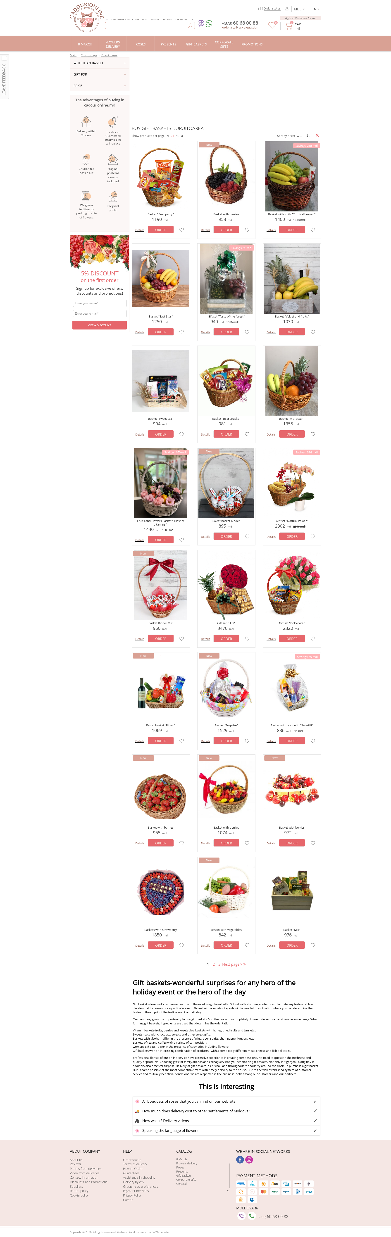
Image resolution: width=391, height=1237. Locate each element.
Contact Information (84, 1177)
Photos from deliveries (86, 1168)
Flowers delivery (186, 1163)
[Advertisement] (226, 91)
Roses (180, 1167)
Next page (232, 964)
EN (314, 9)
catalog (184, 1151)
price (78, 85)
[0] (272, 28)
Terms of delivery (135, 1164)
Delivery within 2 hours (86, 133)
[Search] (190, 26)
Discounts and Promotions (88, 1182)
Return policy (79, 1191)
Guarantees (131, 1173)
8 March (181, 1159)
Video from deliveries (85, 1173)
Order (160, 229)
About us (76, 1160)
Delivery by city (133, 1182)
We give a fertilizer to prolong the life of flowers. (86, 211)
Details (139, 230)
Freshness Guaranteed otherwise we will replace (113, 137)
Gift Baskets (183, 1175)
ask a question (248, 27)
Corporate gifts (186, 1180)
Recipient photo (113, 208)
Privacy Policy (132, 1195)
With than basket (88, 63)
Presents (182, 1171)
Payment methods (136, 1191)
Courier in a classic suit (86, 171)
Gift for (80, 74)
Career (128, 1200)
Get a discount (99, 325)
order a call (229, 27)
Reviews (75, 1164)
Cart (299, 24)
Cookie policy (79, 1195)
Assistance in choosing (139, 1177)
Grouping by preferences (140, 1186)
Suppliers (76, 1186)
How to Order (133, 1168)
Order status (132, 1160)
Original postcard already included (113, 175)
